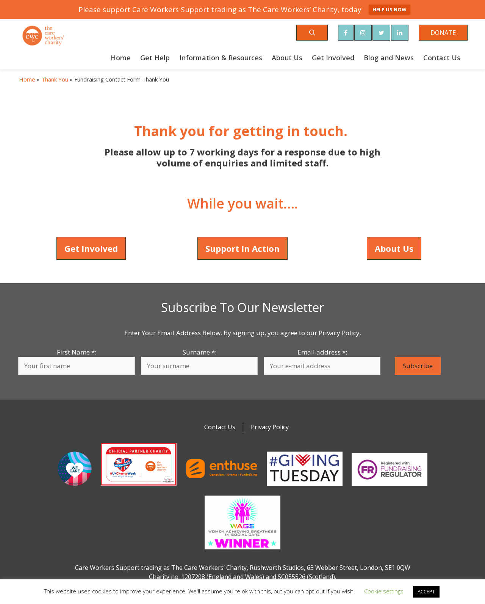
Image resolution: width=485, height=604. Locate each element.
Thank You (54, 79)
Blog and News (389, 57)
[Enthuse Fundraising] (221, 487)
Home (121, 57)
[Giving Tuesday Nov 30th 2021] (304, 487)
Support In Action (242, 248)
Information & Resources (220, 57)
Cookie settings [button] (384, 591)
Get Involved (333, 57)
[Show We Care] (74, 487)
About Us (287, 57)
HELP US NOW (389, 9)
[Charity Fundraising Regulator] (389, 487)
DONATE (443, 32)
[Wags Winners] (242, 551)
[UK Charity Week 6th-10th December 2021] (138, 487)
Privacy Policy (270, 427)
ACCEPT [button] (426, 591)
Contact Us (441, 57)
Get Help (155, 57)
